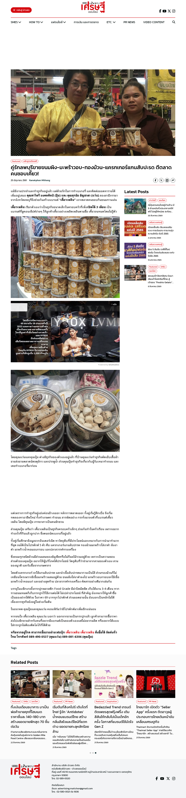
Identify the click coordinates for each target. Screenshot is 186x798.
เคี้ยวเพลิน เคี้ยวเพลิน (80, 632)
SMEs (14, 22)
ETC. (109, 22)
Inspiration (112, 701)
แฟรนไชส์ (56, 22)
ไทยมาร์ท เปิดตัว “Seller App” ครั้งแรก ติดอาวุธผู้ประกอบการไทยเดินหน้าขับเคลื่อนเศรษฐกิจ (155, 714)
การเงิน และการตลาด (86, 22)
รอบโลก (162, 200)
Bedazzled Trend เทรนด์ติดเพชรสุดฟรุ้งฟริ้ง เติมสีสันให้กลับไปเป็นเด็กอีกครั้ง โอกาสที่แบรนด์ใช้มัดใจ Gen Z (113, 716)
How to (34, 22)
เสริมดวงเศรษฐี (155, 222)
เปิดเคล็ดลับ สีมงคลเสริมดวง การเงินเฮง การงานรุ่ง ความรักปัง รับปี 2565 (161, 230)
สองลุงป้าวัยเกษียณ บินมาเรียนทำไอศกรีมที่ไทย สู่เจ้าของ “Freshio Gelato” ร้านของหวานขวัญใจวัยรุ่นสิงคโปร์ (160, 282)
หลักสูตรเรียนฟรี (30, 161)
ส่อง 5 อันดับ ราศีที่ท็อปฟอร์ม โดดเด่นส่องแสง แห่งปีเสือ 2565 (161, 253)
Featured (16, 161)
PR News (129, 22)
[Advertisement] (93, 47)
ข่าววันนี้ (152, 200)
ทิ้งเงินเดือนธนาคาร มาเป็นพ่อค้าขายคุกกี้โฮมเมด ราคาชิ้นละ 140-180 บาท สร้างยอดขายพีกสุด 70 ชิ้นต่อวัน (30, 716)
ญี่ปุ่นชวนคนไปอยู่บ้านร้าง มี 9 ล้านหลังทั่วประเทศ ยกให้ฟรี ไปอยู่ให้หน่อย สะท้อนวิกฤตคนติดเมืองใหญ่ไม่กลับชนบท (161, 211)
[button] (90, 753)
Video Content (153, 22)
